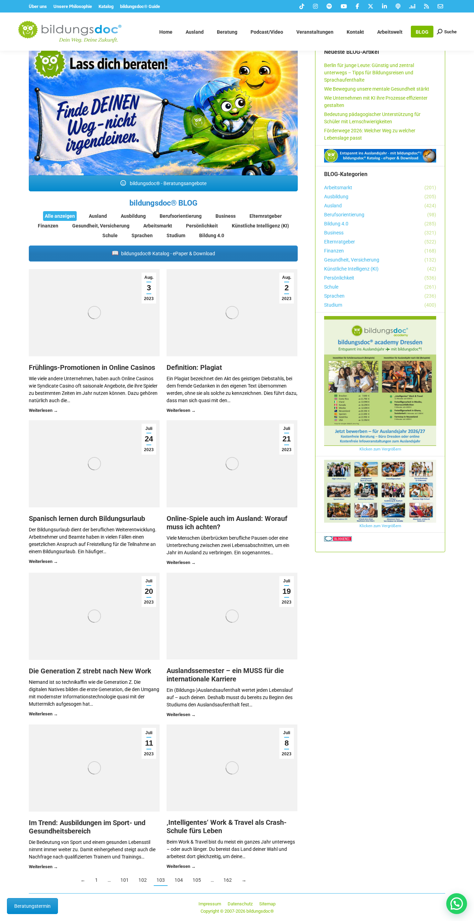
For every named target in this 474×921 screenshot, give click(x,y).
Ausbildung (133, 216)
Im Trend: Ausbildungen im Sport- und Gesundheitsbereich (87, 827)
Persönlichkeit (202, 226)
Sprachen (142, 235)
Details (43, 411)
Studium (176, 235)
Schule (110, 235)
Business (225, 216)
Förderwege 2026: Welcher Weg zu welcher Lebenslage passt (369, 134)
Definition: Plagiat (194, 367)
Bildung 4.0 (211, 235)
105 (197, 880)
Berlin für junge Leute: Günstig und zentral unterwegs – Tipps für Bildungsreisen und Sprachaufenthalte (369, 73)
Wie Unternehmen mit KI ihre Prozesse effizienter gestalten (376, 101)
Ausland (98, 216)
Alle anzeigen (60, 216)
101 (124, 880)
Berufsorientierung (181, 216)
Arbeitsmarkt (157, 226)
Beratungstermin (32, 906)
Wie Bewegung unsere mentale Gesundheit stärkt (376, 89)
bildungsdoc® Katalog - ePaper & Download (167, 253)
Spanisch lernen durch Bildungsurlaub (87, 518)
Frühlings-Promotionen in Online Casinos (92, 367)
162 (227, 880)
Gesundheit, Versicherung (100, 226)
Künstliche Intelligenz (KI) (260, 226)
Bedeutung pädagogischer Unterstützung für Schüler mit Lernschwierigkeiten (372, 117)
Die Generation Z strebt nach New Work (90, 671)
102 (142, 880)
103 (160, 880)
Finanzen (48, 226)
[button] (456, 903)
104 (179, 880)
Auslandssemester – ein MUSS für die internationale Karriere (225, 674)
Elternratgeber (265, 216)
